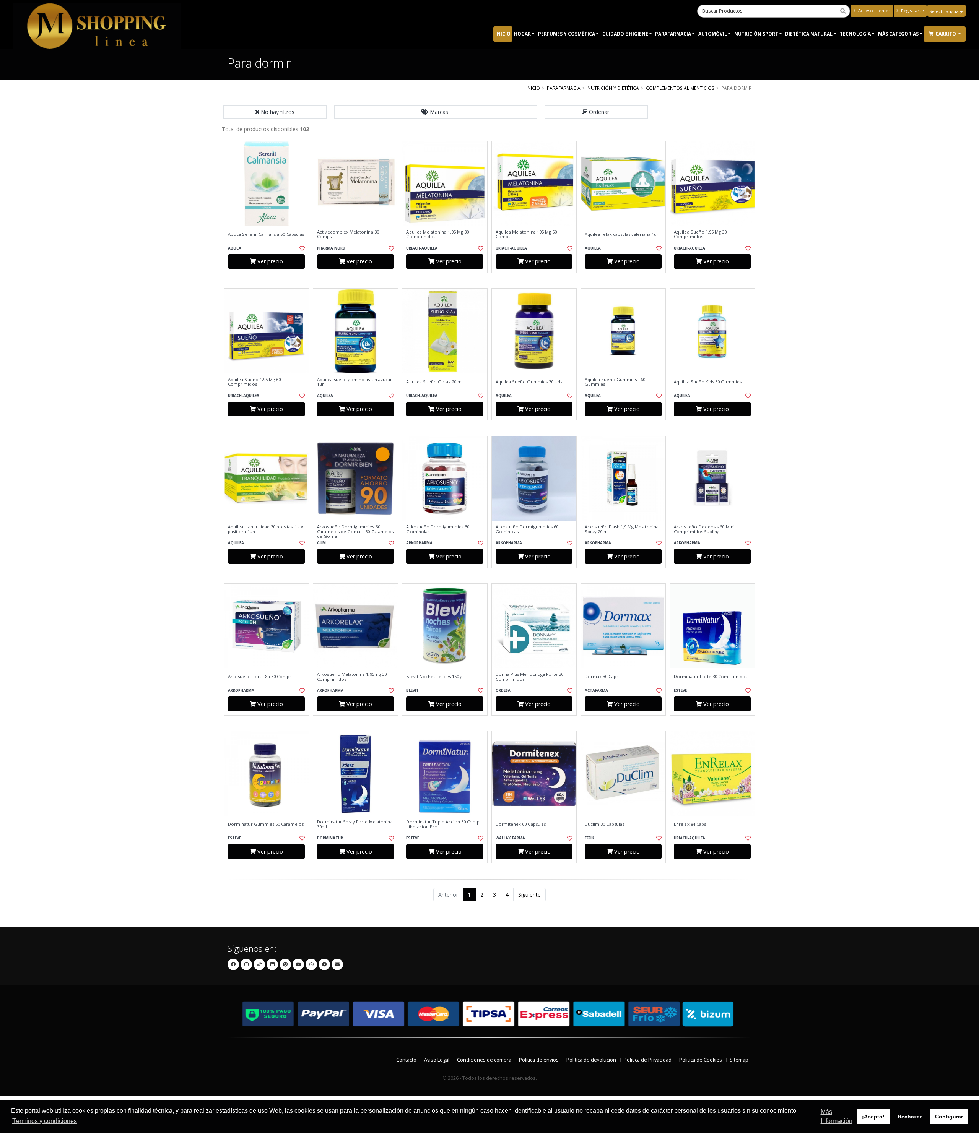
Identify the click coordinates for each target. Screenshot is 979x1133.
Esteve (680, 690)
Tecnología (855, 34)
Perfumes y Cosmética (566, 34)
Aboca (234, 248)
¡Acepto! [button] (873, 1117)
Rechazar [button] (910, 1117)
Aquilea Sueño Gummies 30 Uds (529, 382)
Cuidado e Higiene (625, 34)
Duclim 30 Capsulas (604, 824)
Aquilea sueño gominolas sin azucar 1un (354, 382)
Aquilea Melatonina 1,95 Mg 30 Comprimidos (437, 234)
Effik (589, 838)
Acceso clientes (873, 10)
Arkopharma (419, 543)
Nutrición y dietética (613, 88)
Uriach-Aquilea (421, 248)
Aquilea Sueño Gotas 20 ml (434, 382)
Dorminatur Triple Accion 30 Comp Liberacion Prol (443, 824)
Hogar (522, 34)
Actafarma (596, 690)
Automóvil (712, 34)
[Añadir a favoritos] (301, 248)
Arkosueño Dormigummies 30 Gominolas (437, 529)
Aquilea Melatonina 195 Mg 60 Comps (526, 234)
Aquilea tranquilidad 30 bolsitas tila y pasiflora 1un (265, 529)
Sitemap (739, 1060)
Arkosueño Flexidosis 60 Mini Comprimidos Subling (704, 529)
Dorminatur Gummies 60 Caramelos (266, 824)
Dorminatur (330, 838)
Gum (321, 543)
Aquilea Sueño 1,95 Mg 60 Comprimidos (254, 382)
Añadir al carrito (269, 279)
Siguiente (529, 894)
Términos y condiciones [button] (44, 1121)
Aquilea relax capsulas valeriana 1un (622, 234)
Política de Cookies (700, 1060)
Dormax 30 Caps (601, 676)
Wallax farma (510, 838)
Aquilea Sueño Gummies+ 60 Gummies (615, 382)
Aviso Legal (436, 1060)
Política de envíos (539, 1060)
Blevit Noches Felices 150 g (434, 676)
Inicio (503, 34)
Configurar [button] (949, 1117)
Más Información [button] (836, 1116)
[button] (435, 112)
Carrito (946, 34)
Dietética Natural (809, 34)
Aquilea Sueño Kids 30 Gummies (708, 382)
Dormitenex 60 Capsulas (521, 824)
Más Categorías (898, 34)
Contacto (406, 1060)
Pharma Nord (331, 248)
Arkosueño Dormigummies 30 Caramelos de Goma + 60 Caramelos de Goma (355, 531)
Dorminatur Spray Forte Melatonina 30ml (354, 824)
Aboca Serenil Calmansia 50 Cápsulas (266, 234)
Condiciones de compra (484, 1060)
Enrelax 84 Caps (690, 824)
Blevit (412, 690)
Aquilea (593, 248)
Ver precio (269, 261)
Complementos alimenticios (680, 88)
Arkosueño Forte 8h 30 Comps (260, 676)
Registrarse (912, 10)
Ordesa (503, 690)
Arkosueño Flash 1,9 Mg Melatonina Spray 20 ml (622, 529)
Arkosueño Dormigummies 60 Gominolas (527, 529)
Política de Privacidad (648, 1060)
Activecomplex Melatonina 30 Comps (348, 234)
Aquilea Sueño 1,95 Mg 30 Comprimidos (700, 234)
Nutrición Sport (756, 34)
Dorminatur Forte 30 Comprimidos (710, 676)
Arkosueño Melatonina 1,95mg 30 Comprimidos (352, 677)
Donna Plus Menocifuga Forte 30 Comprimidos (530, 677)
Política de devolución (591, 1060)
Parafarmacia (673, 34)
